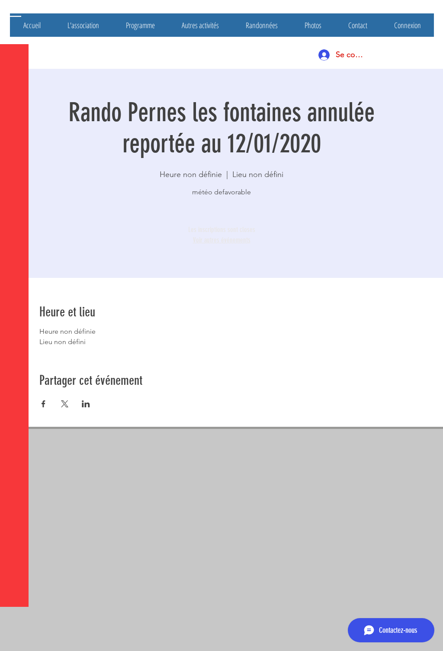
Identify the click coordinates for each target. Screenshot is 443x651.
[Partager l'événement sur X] (65, 403)
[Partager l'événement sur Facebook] (43, 403)
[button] (15, 13)
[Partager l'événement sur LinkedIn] (86, 403)
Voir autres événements (221, 240)
